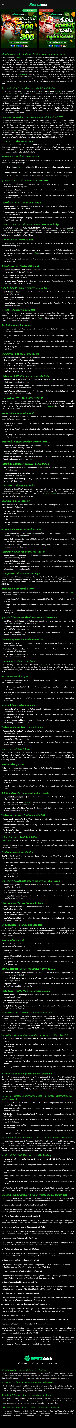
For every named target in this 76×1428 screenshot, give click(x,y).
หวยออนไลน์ (50, 406)
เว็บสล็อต (44, 665)
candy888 (57, 91)
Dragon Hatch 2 (23, 74)
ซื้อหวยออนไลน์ (51, 494)
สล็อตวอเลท (28, 802)
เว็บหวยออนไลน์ (6, 840)
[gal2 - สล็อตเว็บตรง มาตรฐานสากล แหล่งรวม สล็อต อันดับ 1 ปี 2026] (38, 4)
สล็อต (16, 130)
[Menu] (2, 4)
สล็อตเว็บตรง (19, 58)
